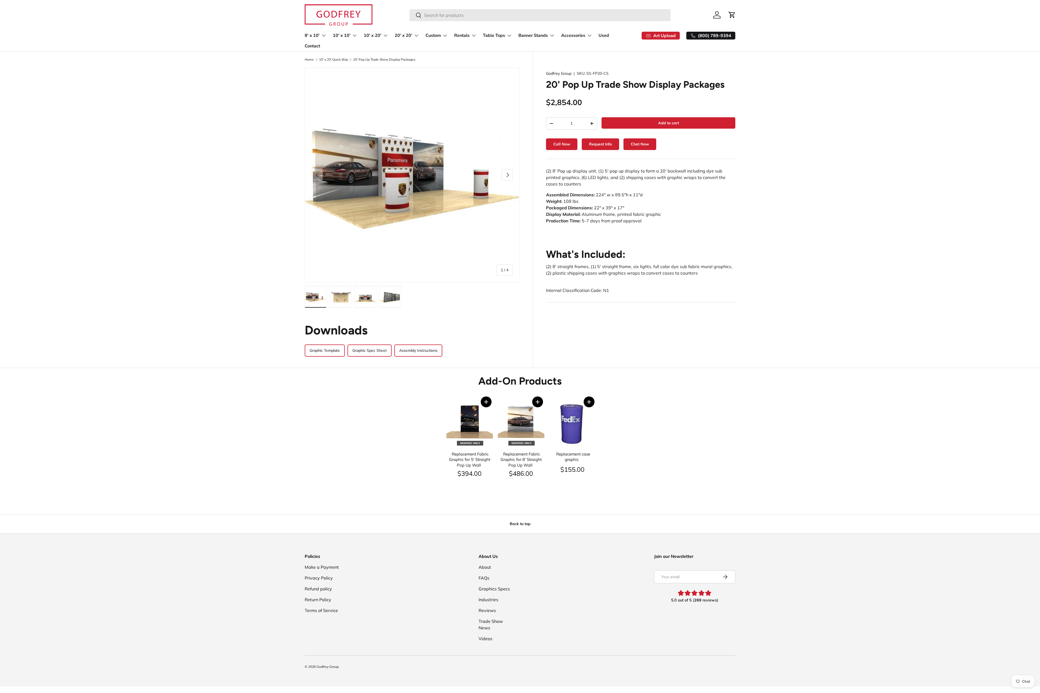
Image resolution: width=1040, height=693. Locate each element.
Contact (312, 46)
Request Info (600, 144)
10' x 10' (341, 35)
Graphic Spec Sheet (369, 350)
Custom (433, 35)
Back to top (520, 523)
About (485, 567)
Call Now (561, 144)
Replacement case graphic (573, 456)
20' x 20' (403, 35)
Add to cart (668, 123)
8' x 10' (312, 35)
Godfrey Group (558, 73)
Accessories (573, 35)
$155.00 (572, 469)
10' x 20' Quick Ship (333, 59)
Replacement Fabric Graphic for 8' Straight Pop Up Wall (521, 459)
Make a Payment (322, 567)
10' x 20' (372, 35)
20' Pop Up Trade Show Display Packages (384, 59)
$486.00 (521, 473)
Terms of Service (321, 610)
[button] (486, 401)
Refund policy (318, 588)
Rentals (462, 35)
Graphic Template (325, 350)
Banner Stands (533, 35)
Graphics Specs (494, 588)
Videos (485, 638)
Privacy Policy (319, 578)
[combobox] (540, 15)
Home (309, 59)
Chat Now (640, 144)
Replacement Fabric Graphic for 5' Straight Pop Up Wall (469, 459)
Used (604, 35)
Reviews (487, 610)
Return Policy (318, 599)
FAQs (484, 578)
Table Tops (494, 35)
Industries (488, 599)
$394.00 (469, 473)
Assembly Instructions (418, 350)
